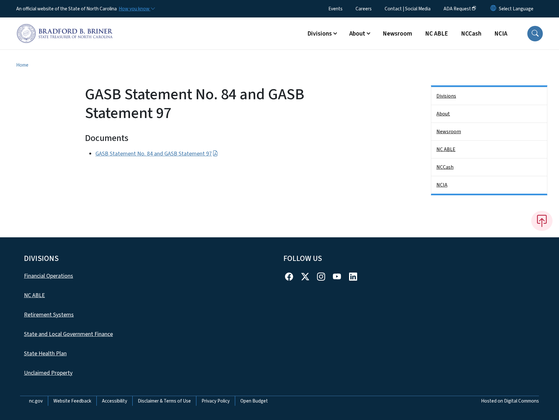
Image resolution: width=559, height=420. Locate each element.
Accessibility (114, 400)
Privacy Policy (216, 400)
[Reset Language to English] (493, 9)
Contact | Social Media (408, 8)
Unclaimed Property (48, 373)
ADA (457, 8)
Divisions (446, 96)
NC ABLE (436, 33)
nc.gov (36, 400)
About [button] (357, 33)
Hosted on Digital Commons (510, 400)
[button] (535, 33)
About (443, 113)
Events (335, 8)
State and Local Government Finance (68, 334)
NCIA (500, 33)
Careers (364, 8)
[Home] (64, 26)
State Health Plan (45, 354)
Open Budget (254, 400)
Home (22, 65)
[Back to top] (542, 221)
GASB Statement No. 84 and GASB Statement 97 (153, 154)
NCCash (471, 33)
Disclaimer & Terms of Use (164, 400)
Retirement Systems (49, 315)
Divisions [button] (319, 33)
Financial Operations (48, 276)
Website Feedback (72, 400)
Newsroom (397, 33)
